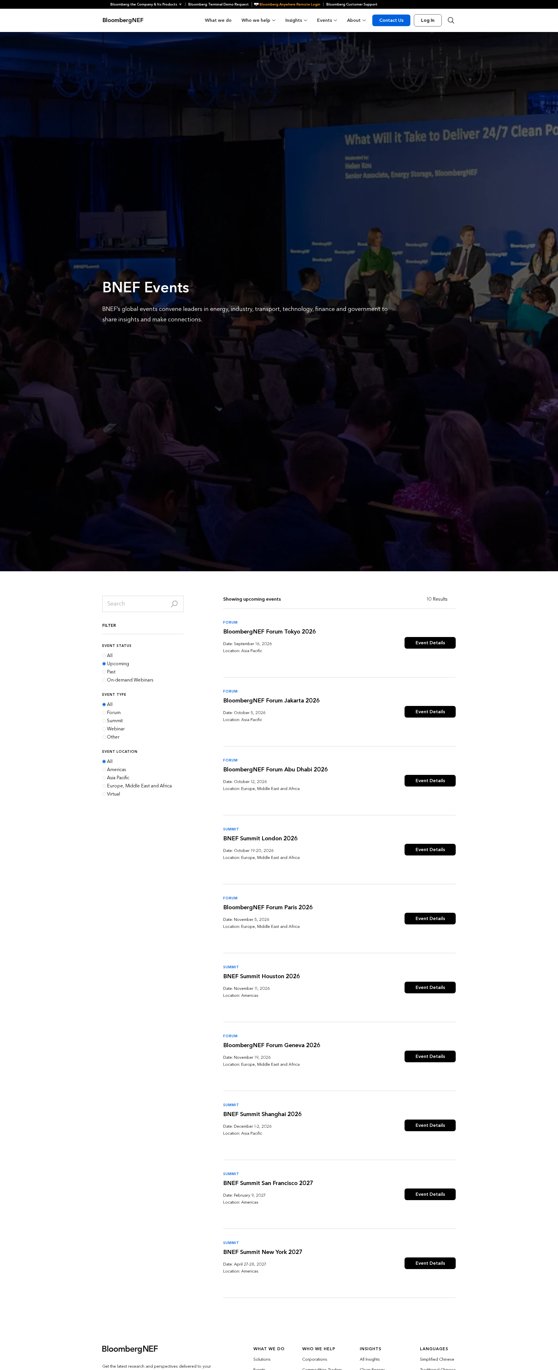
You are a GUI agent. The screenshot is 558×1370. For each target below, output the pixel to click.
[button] (147, 4)
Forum (114, 713)
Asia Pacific (118, 778)
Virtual (113, 794)
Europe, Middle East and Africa (139, 786)
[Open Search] (451, 20)
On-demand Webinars (130, 680)
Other (113, 737)
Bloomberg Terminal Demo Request (218, 4)
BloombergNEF (123, 20)
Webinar (116, 729)
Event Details (430, 643)
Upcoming (118, 664)
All (109, 656)
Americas (116, 770)
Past (111, 672)
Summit (115, 721)
